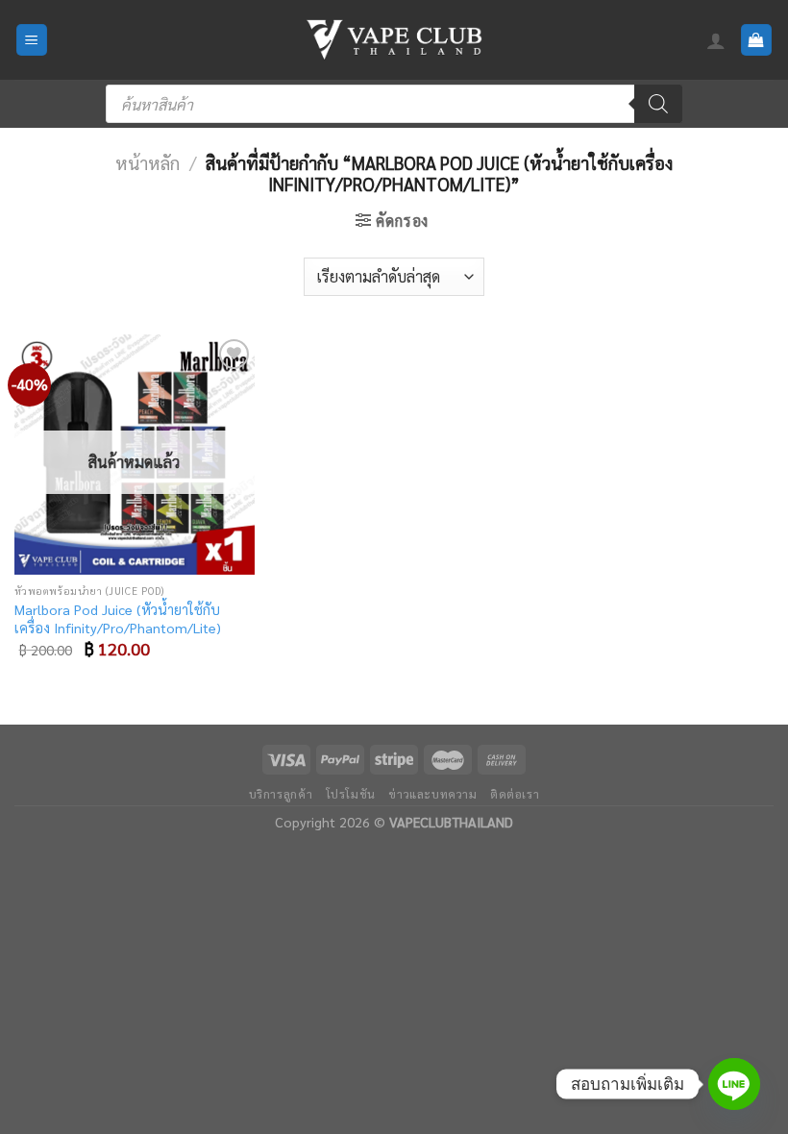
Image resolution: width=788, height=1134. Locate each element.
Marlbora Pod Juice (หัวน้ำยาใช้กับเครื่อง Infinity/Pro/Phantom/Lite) (117, 618)
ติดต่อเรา (514, 793)
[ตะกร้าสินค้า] (757, 40)
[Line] (734, 1084)
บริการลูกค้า (281, 793)
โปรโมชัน (351, 793)
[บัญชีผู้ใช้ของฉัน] (716, 40)
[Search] (658, 104)
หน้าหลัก (147, 162)
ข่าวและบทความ (432, 793)
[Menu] (32, 40)
